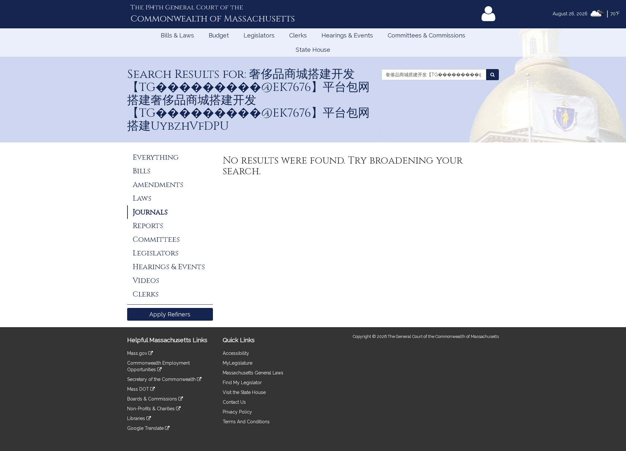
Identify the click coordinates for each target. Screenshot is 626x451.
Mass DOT (138, 389)
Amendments (158, 185)
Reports (148, 226)
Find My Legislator (242, 382)
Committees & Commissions (426, 35)
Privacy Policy (237, 412)
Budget (219, 35)
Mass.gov (137, 353)
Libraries (136, 418)
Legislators (259, 35)
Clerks (298, 35)
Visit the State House (244, 392)
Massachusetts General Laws (253, 372)
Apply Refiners (169, 314)
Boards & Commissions (152, 398)
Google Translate (146, 428)
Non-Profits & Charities (151, 408)
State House (313, 49)
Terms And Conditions (246, 421)
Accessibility (236, 353)
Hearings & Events (347, 35)
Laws (142, 198)
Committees (156, 239)
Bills (141, 171)
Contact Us (234, 402)
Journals (150, 212)
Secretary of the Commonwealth (162, 379)
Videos (146, 280)
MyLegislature (237, 363)
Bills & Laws (177, 35)
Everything (156, 157)
